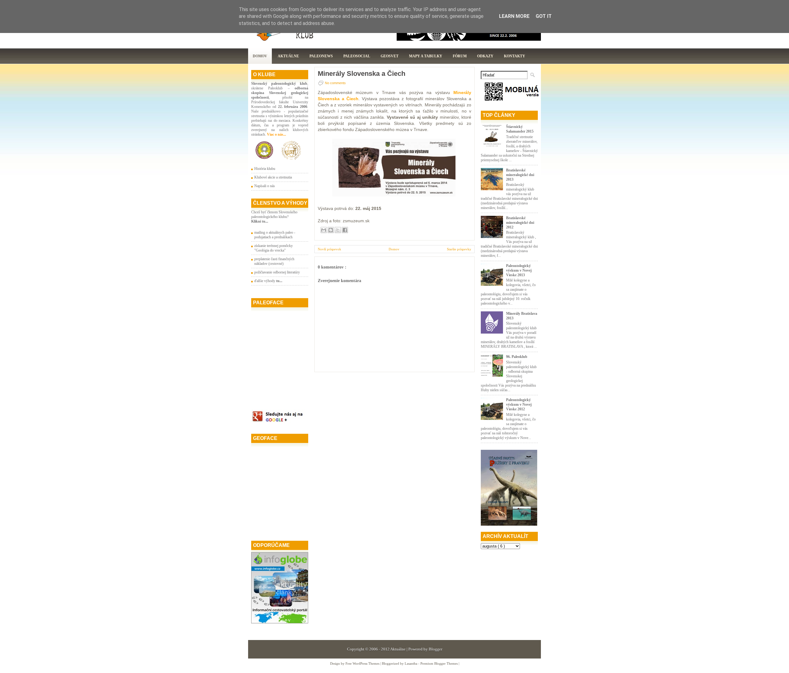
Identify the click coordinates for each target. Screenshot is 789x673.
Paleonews (321, 56)
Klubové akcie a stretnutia (273, 177)
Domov (260, 56)
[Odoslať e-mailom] (324, 230)
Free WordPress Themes (362, 663)
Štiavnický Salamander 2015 (519, 129)
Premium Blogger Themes (439, 663)
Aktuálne (288, 56)
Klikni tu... (259, 221)
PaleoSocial (356, 56)
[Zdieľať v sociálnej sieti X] (338, 230)
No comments (335, 83)
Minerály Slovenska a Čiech (361, 73)
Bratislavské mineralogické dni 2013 (520, 175)
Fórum (460, 56)
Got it (544, 16)
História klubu (264, 168)
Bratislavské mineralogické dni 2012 (520, 222)
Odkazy (485, 56)
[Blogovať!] (331, 230)
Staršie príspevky (459, 249)
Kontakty (514, 56)
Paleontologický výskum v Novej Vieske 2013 (519, 270)
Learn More (514, 16)
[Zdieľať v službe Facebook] (345, 230)
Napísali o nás (264, 186)
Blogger (435, 649)
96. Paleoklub (516, 357)
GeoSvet (390, 56)
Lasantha (411, 663)
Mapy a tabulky (425, 56)
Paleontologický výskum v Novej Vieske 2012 (519, 404)
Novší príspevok (329, 249)
